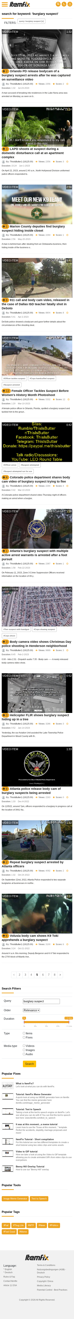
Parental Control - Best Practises (52, 1290)
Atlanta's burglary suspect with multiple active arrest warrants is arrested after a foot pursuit (35, 555)
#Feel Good (9, 1231)
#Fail (6, 1225)
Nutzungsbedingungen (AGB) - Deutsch (51, 1271)
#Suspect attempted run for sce (17, 471)
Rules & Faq (9, 1277)
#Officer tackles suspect (14, 378)
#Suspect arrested (11, 385)
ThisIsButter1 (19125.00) (21, 84)
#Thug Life (18, 1225)
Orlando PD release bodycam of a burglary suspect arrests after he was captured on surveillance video (36, 75)
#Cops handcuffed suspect (42, 378)
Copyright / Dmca (45, 1281)
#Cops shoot (9, 636)
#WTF (31, 1225)
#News (42, 1225)
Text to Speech (39, 1198)
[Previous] (14, 975)
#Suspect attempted (30, 465)
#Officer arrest (9, 465)
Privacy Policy (43, 1277)
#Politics (54, 1225)
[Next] (60, 975)
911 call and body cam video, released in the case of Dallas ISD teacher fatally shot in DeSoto (35, 304)
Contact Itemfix (10, 1281)
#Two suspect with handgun (16, 629)
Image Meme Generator (15, 1198)
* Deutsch (8, 1272)
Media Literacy (44, 1285)
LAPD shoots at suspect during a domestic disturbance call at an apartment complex (33, 153)
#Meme (23, 1231)
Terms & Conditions (46, 1265)
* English (7, 1269)
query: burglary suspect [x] (31, 21)
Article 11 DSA (10, 1285)
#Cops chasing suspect (44, 629)
